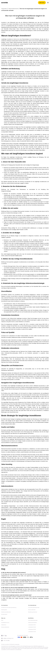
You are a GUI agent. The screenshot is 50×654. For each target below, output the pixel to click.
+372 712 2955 (6, 640)
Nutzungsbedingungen (33, 620)
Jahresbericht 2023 (32, 629)
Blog (2, 620)
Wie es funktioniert (31, 609)
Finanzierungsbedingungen (33, 607)
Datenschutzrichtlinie (32, 622)
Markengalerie (4, 609)
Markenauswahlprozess (6, 612)
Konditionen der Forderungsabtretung (8, 607)
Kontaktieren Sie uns (5, 622)
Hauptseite (4, 8)
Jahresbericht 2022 (32, 627)
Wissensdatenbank (13, 8)
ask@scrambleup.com (8, 638)
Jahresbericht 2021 (32, 624)
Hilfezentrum (3, 624)
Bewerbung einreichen (32, 612)
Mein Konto (42, 2)
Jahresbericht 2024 (32, 631)
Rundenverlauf (4, 614)
